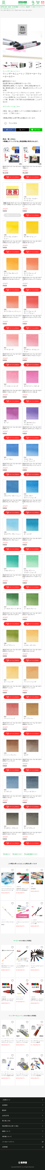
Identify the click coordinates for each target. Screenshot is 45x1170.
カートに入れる (14, 177)
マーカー (16, 940)
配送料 (4, 1110)
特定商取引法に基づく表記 (10, 1126)
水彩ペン (7, 854)
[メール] (42, 3)
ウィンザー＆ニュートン (11, 71)
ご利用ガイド (6, 1100)
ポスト (24, 129)
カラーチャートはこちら (11, 106)
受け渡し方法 (6, 1121)
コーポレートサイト (8, 1142)
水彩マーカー (18, 854)
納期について (6, 1131)
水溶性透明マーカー (31, 854)
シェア (10, 129)
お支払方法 (5, 1115)
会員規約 (5, 1105)
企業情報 (5, 1147)
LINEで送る (37, 129)
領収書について (7, 1136)
